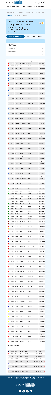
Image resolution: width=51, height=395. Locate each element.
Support (28, 378)
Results (25, 15)
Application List (40, 12)
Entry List (9, 15)
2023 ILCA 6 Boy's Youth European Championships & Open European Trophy (35, 36)
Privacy (23, 378)
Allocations (29, 12)
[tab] (15, 36)
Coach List (17, 15)
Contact (33, 378)
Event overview (11, 12)
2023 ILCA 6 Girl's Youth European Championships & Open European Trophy (15, 36)
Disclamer (18, 378)
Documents (20, 12)
